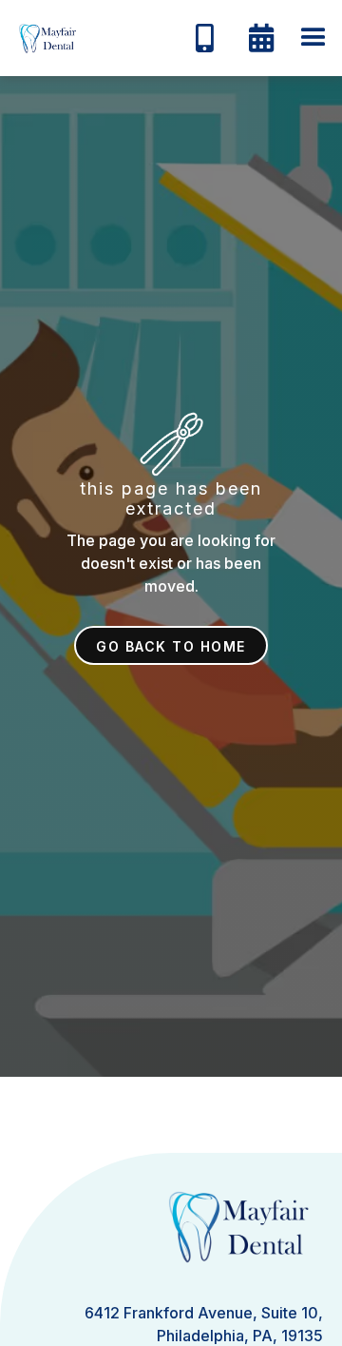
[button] (313, 38)
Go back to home (171, 646)
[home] (43, 38)
